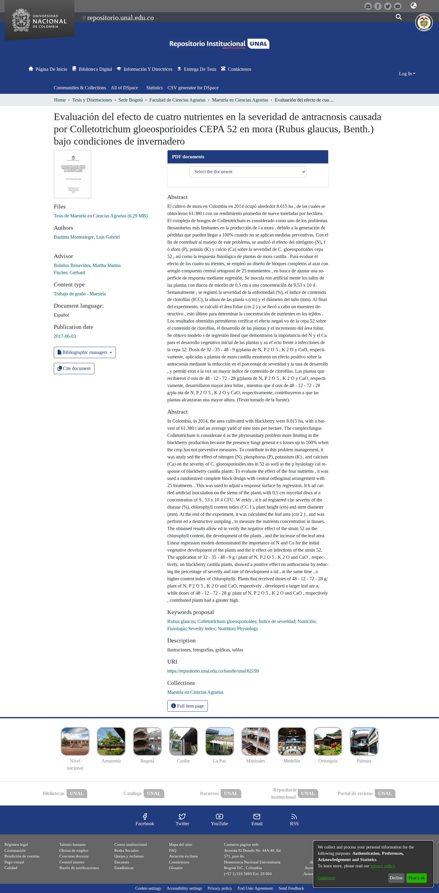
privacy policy (383, 866)
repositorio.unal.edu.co (120, 18)
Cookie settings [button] (148, 888)
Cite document (76, 368)
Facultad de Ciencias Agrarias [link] (177, 99)
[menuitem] (126, 88)
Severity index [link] (201, 628)
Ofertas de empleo (73, 850)
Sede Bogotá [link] (131, 99)
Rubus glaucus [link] (181, 621)
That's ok (416, 878)
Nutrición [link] (306, 621)
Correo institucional (130, 844)
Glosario (176, 868)
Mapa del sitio (180, 844)
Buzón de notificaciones (79, 868)
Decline (396, 878)
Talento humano (72, 844)
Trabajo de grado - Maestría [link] (80, 293)
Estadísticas (123, 868)
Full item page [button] (190, 705)
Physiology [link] (247, 628)
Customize (326, 878)
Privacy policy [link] (220, 888)
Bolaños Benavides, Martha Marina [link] (87, 265)
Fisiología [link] (176, 628)
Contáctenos (179, 862)
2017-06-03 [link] (65, 336)
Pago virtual (14, 862)
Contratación (15, 850)
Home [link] (60, 99)
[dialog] (373, 864)
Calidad (10, 868)
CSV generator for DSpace (193, 87)
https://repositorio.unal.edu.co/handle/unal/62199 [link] (213, 670)
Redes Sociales (126, 850)
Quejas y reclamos (129, 856)
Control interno (72, 862)
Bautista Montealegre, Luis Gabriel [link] (87, 237)
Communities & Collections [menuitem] (80, 87)
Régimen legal (16, 844)
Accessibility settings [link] (184, 888)
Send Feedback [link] (291, 888)
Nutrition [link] (226, 628)
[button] (414, 5)
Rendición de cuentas (21, 856)
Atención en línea (183, 856)
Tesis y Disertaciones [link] (92, 99)
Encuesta (121, 862)
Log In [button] (406, 73)
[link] (101, 215)
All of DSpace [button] (124, 87)
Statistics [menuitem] (154, 87)
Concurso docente (74, 856)
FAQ (172, 850)
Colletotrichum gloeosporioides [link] (226, 621)
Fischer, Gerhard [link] (69, 272)
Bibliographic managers (84, 352)
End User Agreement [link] (255, 888)
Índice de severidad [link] (277, 621)
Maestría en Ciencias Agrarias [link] (240, 99)
